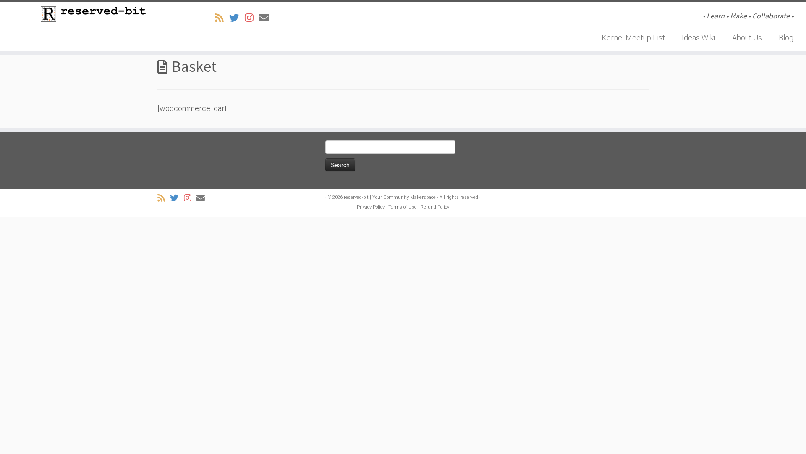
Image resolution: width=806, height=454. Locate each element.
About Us (747, 37)
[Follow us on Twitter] (237, 18)
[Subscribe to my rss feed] (222, 18)
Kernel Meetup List (633, 37)
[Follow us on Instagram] (252, 18)
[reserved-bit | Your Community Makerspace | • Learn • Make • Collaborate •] (93, 14)
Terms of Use (402, 207)
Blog (786, 37)
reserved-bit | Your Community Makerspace (390, 197)
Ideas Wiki (698, 37)
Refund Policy (435, 207)
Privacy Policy (371, 207)
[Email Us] (267, 18)
